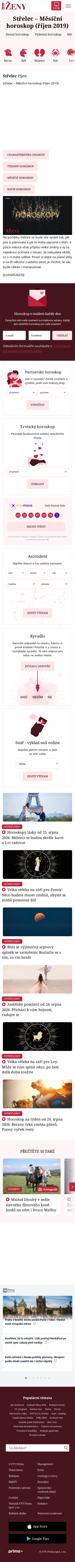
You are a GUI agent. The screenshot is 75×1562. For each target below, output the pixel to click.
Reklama (14, 1476)
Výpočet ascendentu (51, 1426)
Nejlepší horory (57, 1404)
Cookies (13, 1497)
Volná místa (16, 1470)
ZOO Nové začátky (39, 1413)
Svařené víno (56, 1417)
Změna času (36, 1409)
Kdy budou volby (18, 1413)
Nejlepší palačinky (49, 1430)
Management (45, 1464)
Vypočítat (37, 405)
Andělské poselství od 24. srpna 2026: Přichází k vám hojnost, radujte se (31, 1009)
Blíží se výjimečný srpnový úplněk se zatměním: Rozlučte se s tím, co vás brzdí (31, 952)
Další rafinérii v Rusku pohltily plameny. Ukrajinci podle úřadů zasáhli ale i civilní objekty (34, 1359)
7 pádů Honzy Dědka (22, 1417)
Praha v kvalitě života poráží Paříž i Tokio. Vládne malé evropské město (35, 1321)
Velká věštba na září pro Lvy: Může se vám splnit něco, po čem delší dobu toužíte (30, 1066)
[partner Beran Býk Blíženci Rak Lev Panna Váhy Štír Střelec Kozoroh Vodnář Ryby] (52, 392)
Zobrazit (37, 484)
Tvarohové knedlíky (26, 1430)
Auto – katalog (58, 1413)
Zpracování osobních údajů (47, 1489)
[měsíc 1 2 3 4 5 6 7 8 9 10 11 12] (37, 573)
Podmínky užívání (20, 1488)
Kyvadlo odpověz (37, 666)
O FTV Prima (16, 1464)
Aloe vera (52, 1422)
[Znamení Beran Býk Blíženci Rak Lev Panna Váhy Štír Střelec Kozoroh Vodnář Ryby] (39, 335)
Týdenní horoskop (48, 34)
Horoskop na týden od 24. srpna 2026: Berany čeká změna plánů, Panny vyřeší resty (32, 1124)
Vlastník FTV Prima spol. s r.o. (20, 1505)
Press (41, 1470)
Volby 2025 (41, 1417)
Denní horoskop (17, 34)
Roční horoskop (18, 189)
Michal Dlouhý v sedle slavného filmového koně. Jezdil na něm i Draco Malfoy (31, 1204)
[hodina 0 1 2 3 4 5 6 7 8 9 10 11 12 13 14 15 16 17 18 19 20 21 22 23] (21, 584)
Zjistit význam (37, 613)
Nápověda (44, 1497)
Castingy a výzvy (47, 1476)
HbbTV (13, 1482)
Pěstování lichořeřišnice (25, 1426)
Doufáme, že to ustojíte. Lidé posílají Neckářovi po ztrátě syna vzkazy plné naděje (35, 1340)
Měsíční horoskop (20, 178)
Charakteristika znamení (26, 154)
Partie (48, 1409)
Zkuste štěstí (36, 526)
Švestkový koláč (37, 1435)
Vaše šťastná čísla (55, 505)
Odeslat (62, 335)
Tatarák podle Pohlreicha (31, 1422)
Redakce (43, 1503)
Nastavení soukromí (50, 1513)
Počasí (57, 1409)
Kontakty (43, 1482)
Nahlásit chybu (17, 1513)
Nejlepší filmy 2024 (36, 1404)
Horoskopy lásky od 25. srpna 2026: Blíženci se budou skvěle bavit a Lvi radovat (33, 837)
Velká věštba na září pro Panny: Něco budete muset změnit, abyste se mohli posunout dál (34, 894)
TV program (21, 1409)
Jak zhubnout (17, 1404)
